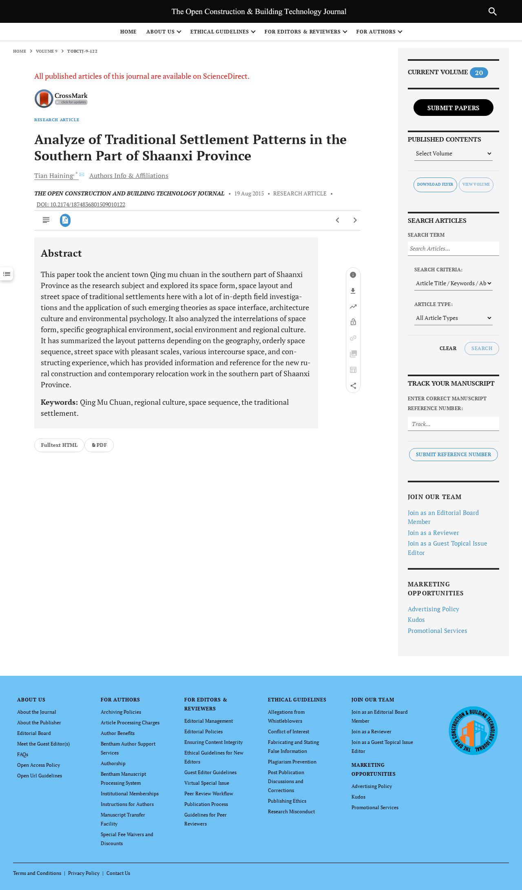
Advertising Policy (433, 609)
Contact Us (118, 873)
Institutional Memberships (130, 793)
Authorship (113, 763)
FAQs (22, 754)
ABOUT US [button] (160, 32)
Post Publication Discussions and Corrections (286, 781)
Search (481, 348)
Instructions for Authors (127, 804)
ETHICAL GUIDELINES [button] (219, 32)
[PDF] (65, 220)
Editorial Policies (203, 731)
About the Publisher (39, 722)
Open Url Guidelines (39, 775)
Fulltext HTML (59, 445)
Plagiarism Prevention (292, 762)
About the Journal (36, 712)
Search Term (426, 235)
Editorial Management (208, 721)
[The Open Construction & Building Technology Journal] (472, 730)
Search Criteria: (438, 269)
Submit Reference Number (453, 454)
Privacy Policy (84, 873)
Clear (448, 348)
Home (128, 32)
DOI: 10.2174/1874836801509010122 (81, 204)
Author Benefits (118, 733)
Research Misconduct (291, 811)
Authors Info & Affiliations (128, 175)
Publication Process (206, 804)
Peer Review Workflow (208, 793)
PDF (102, 445)
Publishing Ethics (287, 801)
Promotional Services (437, 630)
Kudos (416, 619)
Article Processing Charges (130, 722)
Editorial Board (34, 733)
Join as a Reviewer (433, 532)
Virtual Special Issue (206, 783)
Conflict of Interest (288, 731)
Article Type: (433, 304)
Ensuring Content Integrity (213, 742)
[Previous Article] (337, 220)
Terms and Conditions (37, 873)
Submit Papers (453, 108)
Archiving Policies (121, 712)
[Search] (492, 11)
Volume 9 (47, 51)
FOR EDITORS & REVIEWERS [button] (303, 32)
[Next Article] (355, 220)
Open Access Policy (38, 765)
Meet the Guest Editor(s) (43, 744)
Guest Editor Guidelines (210, 772)
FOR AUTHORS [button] (376, 32)
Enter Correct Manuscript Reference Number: (447, 403)
